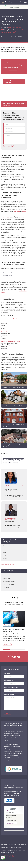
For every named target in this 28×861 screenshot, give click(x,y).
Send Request (7, 146)
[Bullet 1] (6, 649)
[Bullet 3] (21, 649)
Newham (5, 549)
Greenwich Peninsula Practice (9, 318)
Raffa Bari (11, 27)
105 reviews (16, 7)
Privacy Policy (5, 847)
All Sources (18, 27)
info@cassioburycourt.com (15, 787)
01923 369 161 (10, 785)
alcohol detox (5, 217)
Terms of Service (9, 852)
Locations (8, 36)
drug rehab (17, 211)
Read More (6, 644)
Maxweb (18, 847)
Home (2, 36)
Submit (6, 713)
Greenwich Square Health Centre (10, 341)
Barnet (4, 552)
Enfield (4, 558)
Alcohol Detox (6, 575)
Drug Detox (6, 587)
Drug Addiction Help (8, 584)
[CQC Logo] (11, 810)
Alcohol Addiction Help (9, 581)
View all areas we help (7, 564)
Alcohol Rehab (6, 578)
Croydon (5, 555)
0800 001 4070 (13, 70)
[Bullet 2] (14, 649)
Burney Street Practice (7, 331)
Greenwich (5, 546)
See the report (10, 823)
